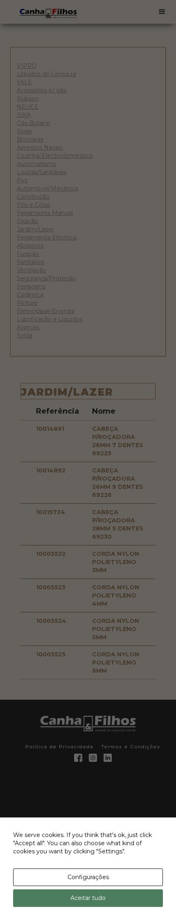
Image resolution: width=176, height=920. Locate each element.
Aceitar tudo (88, 898)
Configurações (88, 877)
